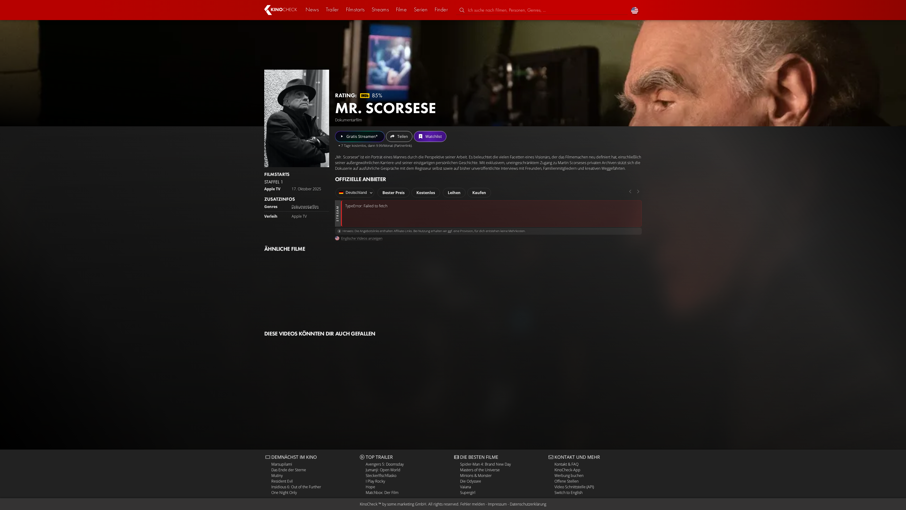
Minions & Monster (476, 475)
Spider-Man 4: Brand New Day (485, 464)
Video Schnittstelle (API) (574, 486)
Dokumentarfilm (305, 206)
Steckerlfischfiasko (381, 475)
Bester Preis (393, 192)
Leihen (454, 192)
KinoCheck (369, 504)
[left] (630, 191)
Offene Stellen (566, 481)
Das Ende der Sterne (288, 470)
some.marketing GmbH (406, 504)
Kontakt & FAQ (566, 464)
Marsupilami (281, 464)
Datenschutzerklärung (528, 504)
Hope (370, 486)
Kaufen (479, 192)
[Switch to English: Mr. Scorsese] (635, 10)
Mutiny (277, 475)
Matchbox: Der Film (382, 492)
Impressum (497, 504)
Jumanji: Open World (383, 470)
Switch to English (568, 492)
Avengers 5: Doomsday (385, 464)
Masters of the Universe (480, 470)
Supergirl (467, 492)
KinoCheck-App (567, 470)
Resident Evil (282, 481)
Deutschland (356, 193)
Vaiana (465, 486)
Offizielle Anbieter (360, 179)
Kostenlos (425, 192)
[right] (638, 191)
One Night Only (284, 492)
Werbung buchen (568, 475)
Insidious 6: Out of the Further (296, 486)
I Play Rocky (375, 481)
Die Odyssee (470, 481)
